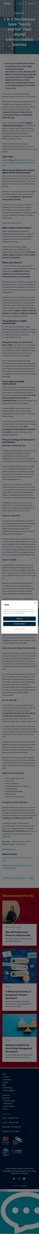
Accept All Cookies (19, 624)
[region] (19, 617)
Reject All (19, 618)
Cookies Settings (19, 629)
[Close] (35, 602)
